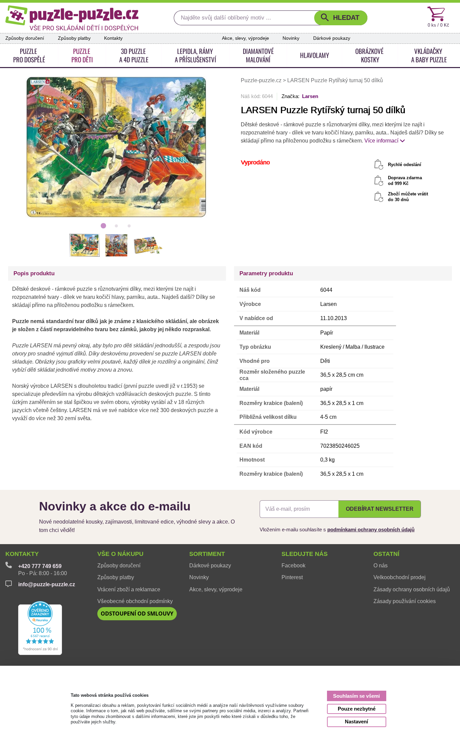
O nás (380, 565)
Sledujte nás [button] (305, 554)
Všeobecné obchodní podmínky (135, 601)
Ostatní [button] (386, 554)
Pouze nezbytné (356, 709)
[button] (340, 18)
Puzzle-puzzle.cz (262, 80)
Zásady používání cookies (404, 601)
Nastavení (356, 721)
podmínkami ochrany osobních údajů (371, 529)
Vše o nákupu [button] (120, 554)
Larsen (310, 96)
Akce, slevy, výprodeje (245, 38)
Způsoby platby (74, 38)
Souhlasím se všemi (356, 696)
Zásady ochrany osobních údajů (411, 589)
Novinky (291, 38)
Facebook (293, 565)
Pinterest (292, 577)
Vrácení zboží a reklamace (128, 589)
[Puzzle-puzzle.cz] (71, 17)
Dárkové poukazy (331, 38)
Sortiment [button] (207, 554)
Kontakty (113, 38)
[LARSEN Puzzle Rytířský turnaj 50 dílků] (116, 147)
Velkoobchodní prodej (399, 577)
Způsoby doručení (24, 38)
